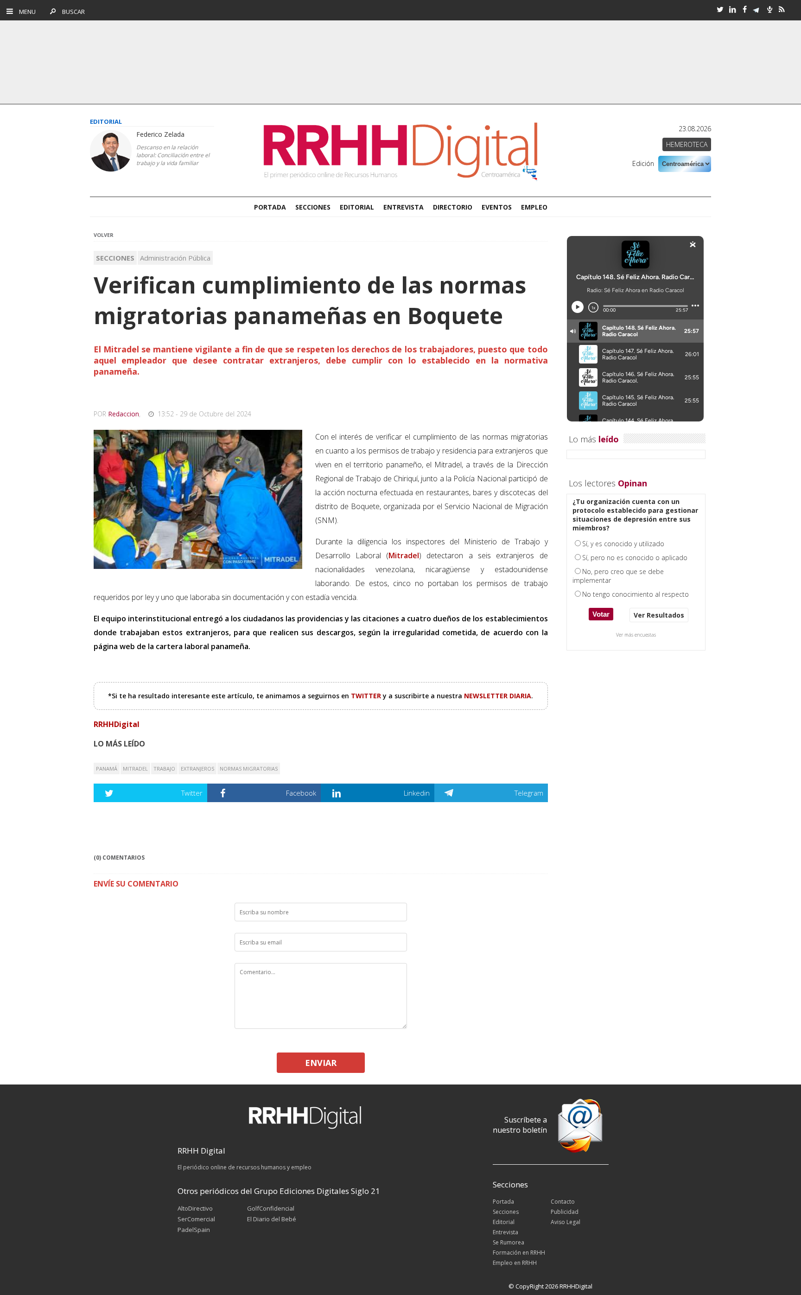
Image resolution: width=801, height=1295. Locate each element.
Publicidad (564, 1212)
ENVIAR (321, 1062)
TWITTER (367, 695)
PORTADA (270, 207)
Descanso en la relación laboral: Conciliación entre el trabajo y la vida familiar (173, 155)
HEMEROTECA (686, 144)
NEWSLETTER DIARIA (497, 695)
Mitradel (135, 768)
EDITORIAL (357, 207)
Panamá (106, 768)
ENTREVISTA (403, 207)
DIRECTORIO (452, 207)
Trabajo (164, 768)
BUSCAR (71, 11)
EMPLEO (534, 207)
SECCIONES (313, 207)
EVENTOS (497, 207)
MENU (25, 11)
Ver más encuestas (636, 635)
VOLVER (104, 234)
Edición (643, 163)
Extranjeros (197, 768)
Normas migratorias (249, 768)
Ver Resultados (659, 615)
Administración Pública (175, 257)
